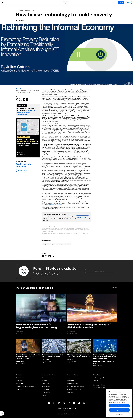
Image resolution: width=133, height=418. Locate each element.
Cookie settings (119, 414)
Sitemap (66, 411)
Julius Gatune (20, 89)
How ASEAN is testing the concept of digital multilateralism (88, 326)
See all (114, 288)
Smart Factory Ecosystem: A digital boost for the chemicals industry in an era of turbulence (104, 356)
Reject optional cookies (119, 405)
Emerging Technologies (25, 10)
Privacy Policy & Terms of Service (66, 408)
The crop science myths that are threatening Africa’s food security (78, 355)
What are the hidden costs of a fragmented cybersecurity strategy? (37, 326)
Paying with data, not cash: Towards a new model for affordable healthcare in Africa (28, 356)
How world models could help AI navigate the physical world (52, 355)
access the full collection (55, 204)
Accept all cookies (119, 410)
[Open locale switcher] (2, 413)
